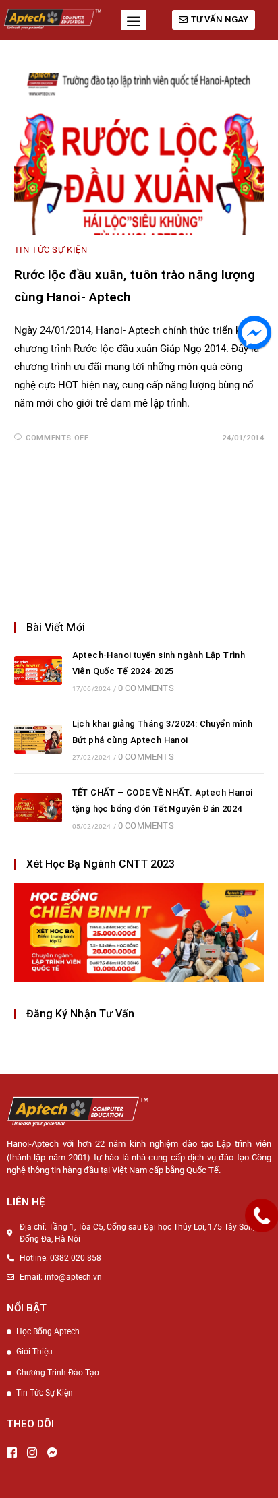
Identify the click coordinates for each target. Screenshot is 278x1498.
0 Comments (146, 688)
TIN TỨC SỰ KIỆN (51, 250)
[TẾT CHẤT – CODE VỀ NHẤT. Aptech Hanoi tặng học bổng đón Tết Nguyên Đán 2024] (38, 807)
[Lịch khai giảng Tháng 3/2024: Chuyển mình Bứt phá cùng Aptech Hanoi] (38, 739)
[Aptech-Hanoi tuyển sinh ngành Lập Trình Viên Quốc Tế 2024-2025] (38, 670)
